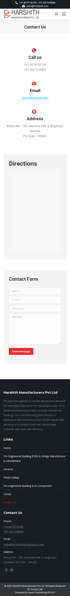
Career (7, 494)
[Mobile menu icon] (63, 14)
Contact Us (10, 502)
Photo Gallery (11, 477)
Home (7, 448)
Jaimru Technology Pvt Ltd (41, 592)
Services (8, 469)
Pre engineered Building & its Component (28, 486)
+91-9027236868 (13, 531)
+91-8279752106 (13, 526)
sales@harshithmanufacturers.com (24, 544)
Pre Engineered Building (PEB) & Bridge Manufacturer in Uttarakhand (35, 458)
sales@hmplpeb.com (37, 6)
